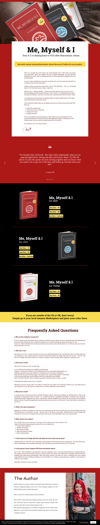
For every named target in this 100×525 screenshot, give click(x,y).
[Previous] (4, 163)
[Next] (95, 163)
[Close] (98, 522)
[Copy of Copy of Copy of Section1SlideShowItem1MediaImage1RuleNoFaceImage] (51, 179)
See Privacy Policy (60, 523)
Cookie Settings (84, 522)
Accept (93, 522)
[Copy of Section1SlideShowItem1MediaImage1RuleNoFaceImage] (48, 179)
